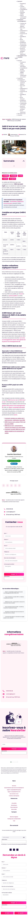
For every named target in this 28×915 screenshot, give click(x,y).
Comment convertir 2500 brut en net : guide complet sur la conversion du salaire (15, 431)
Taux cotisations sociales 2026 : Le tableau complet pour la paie (14, 597)
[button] (24, 161)
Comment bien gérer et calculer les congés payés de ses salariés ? (14, 617)
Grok (20, 175)
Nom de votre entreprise (9, 558)
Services (19, 1)
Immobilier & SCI (23, 37)
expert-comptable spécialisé (17, 407)
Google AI (12, 178)
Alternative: (7, 576)
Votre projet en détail (9, 564)
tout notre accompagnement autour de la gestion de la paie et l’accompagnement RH (13, 339)
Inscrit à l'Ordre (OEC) (15, 460)
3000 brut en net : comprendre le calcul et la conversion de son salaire (14, 602)
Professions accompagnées (21, 20)
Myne (3, 119)
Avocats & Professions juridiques (22, 50)
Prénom (6, 539)
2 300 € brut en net (12, 400)
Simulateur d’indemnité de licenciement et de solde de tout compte (14, 612)
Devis (8, 913)
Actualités (19, 57)
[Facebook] (11, 850)
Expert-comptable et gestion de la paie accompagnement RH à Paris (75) (13, 592)
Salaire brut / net (23, 134)
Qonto (15, 415)
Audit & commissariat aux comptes (23, 17)
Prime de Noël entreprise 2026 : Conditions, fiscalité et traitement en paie (14, 607)
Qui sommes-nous (22, 55)
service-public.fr (13, 295)
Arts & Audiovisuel (22, 53)
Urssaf (21, 294)
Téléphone (6, 551)
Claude (5, 178)
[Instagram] (14, 850)
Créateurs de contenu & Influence (23, 25)
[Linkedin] (17, 850)
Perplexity (13, 175)
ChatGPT (5, 175)
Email (5, 545)
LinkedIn (15, 463)
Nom (5, 533)
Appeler (22, 913)
